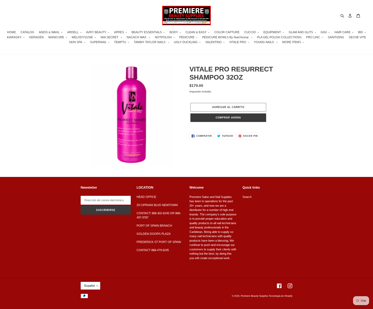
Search (247, 196)
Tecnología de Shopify (280, 296)
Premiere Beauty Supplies (255, 296)
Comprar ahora (228, 117)
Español (89, 285)
